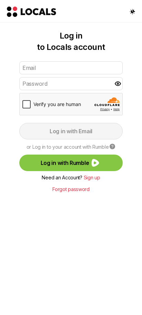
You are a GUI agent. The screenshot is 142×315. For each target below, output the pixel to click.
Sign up (92, 177)
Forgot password (71, 189)
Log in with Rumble (65, 162)
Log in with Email (71, 131)
